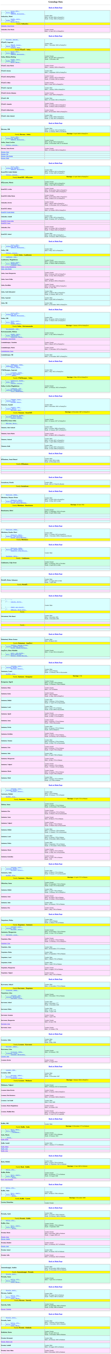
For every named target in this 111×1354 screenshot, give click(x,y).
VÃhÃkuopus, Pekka (17, 364)
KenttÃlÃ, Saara (5, 223)
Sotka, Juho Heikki (6, 269)
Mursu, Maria (16, 21)
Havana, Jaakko (5, 1239)
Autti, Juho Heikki (18, 653)
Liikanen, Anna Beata (13, 374)
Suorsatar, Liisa (12, 934)
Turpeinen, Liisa (5, 943)
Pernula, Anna (5, 1237)
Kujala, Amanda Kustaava (19, 648)
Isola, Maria (11, 1176)
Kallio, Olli (11, 1169)
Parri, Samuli (11, 1131)
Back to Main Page (55, 8)
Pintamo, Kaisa (16, 402)
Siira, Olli (15, 11)
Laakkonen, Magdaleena (14, 390)
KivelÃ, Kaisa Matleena (19, 502)
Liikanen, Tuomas (17, 372)
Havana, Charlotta (6, 1309)
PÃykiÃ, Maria (11, 46)
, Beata (14, 375)
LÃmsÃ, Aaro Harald (18, 607)
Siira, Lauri (16, 262)
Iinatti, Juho (16, 407)
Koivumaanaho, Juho (13, 329)
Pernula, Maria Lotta (6, 1341)
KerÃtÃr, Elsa (11, 674)
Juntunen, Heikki (12, 667)
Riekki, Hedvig (16, 323)
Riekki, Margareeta (13, 335)
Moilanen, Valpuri (17, 668)
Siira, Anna (10, 322)
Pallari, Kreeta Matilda (19, 655)
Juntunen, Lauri (17, 666)
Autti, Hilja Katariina (14, 654)
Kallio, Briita (4, 1139)
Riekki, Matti (16, 334)
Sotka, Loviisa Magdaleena (8, 267)
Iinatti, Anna (16, 47)
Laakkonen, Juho (12, 257)
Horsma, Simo (5, 152)
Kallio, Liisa (4, 1151)
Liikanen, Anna (16, 265)
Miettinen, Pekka (12, 495)
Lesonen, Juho (5, 1056)
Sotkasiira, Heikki (13, 138)
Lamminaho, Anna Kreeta (8, 339)
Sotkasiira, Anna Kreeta (7, 26)
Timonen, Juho (11, 400)
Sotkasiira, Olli (12, 314)
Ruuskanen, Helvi (12, 556)
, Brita (9, 1137)
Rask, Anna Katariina (7, 1179)
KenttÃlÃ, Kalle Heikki (7, 212)
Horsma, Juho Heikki (7, 156)
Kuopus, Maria (16, 367)
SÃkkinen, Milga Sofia (19, 609)
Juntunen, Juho (11, 928)
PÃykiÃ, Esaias (16, 45)
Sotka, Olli (10, 382)
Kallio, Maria (4, 1146)
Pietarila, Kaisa (17, 337)
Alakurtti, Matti (17, 500)
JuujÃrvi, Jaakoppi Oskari (15, 646)
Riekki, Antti (16, 19)
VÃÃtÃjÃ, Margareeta (18, 13)
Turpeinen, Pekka (12, 990)
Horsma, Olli (4, 154)
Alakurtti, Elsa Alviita (14, 501)
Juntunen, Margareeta (13, 997)
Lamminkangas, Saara (7, 351)
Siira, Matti (11, 12)
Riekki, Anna (11, 20)
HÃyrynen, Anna (16, 410)
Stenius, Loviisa (12, 145)
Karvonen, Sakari (12, 1046)
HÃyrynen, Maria (12, 423)
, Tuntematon (16, 1132)
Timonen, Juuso (16, 399)
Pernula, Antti (5, 1246)
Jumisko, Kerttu (17, 602)
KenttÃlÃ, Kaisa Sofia (7, 221)
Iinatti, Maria (11, 408)
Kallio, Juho (4, 1149)
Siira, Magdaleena (12, 263)
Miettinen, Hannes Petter (15, 549)
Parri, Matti (16, 1129)
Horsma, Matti (5, 158)
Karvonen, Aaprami (12, 39)
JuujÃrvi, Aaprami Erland (20, 645)
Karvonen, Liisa (5, 1024)
